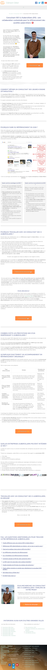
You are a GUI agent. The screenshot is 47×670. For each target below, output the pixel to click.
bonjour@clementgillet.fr (14, 651)
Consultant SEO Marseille (9, 631)
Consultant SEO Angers (8, 630)
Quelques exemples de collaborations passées (35, 629)
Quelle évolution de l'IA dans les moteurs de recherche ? (18, 565)
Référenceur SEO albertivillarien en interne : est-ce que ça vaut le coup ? (23, 546)
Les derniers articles (30, 633)
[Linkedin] (42, 3)
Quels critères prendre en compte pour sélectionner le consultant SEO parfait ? (22, 568)
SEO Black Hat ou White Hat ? (11, 572)
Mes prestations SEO (30, 627)
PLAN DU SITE (2, 659)
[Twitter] (39, 3)
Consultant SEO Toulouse (9, 635)
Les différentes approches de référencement (15, 552)
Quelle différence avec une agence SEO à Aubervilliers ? (18, 543)
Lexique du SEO (29, 631)
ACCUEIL (3, 646)
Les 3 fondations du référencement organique (15, 555)
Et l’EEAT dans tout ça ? (9, 576)
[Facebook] (36, 3)
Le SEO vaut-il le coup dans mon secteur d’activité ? (17, 562)
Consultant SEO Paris (7, 627)
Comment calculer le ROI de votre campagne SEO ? (17, 559)
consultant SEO (29, 296)
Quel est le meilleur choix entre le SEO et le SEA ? (17, 549)
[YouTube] (46, 3)
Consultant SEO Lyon (7, 633)
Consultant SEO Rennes (8, 628)
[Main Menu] (23, 7)
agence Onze (10, 660)
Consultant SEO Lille (7, 634)
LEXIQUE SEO (3, 655)
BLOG (2, 653)
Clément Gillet (12, 2)
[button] (2, 479)
